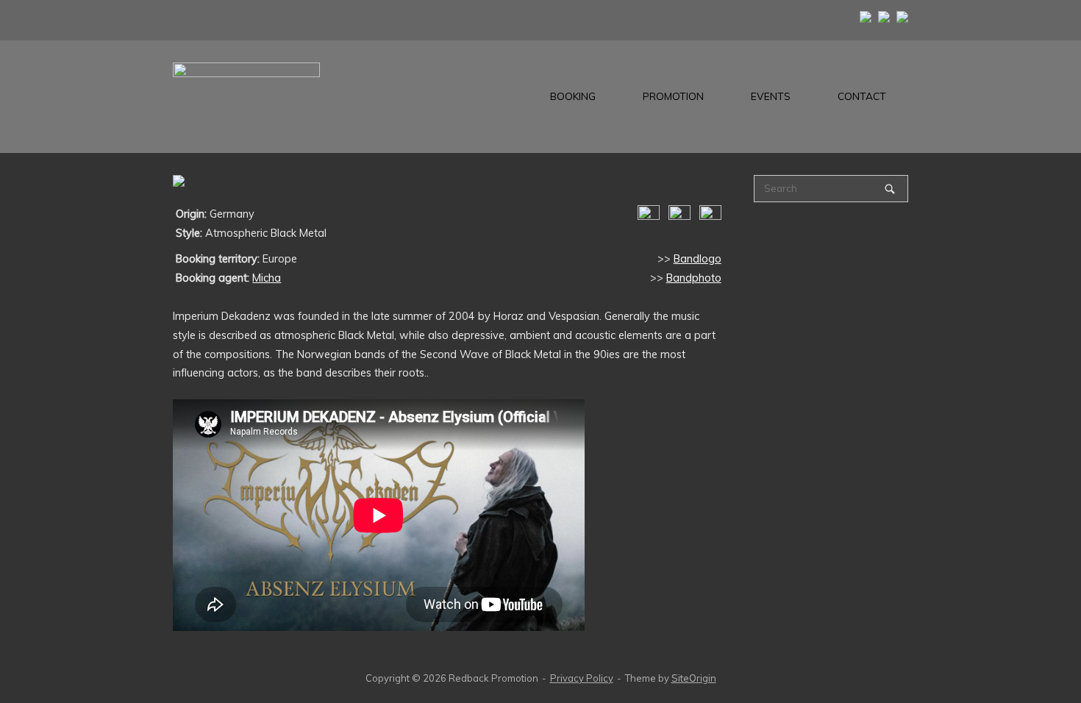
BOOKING (573, 96)
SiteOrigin (693, 678)
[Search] (889, 188)
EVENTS (771, 96)
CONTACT (862, 96)
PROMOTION (673, 96)
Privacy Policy (581, 678)
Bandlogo (697, 258)
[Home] (246, 95)
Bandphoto (693, 278)
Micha (266, 278)
